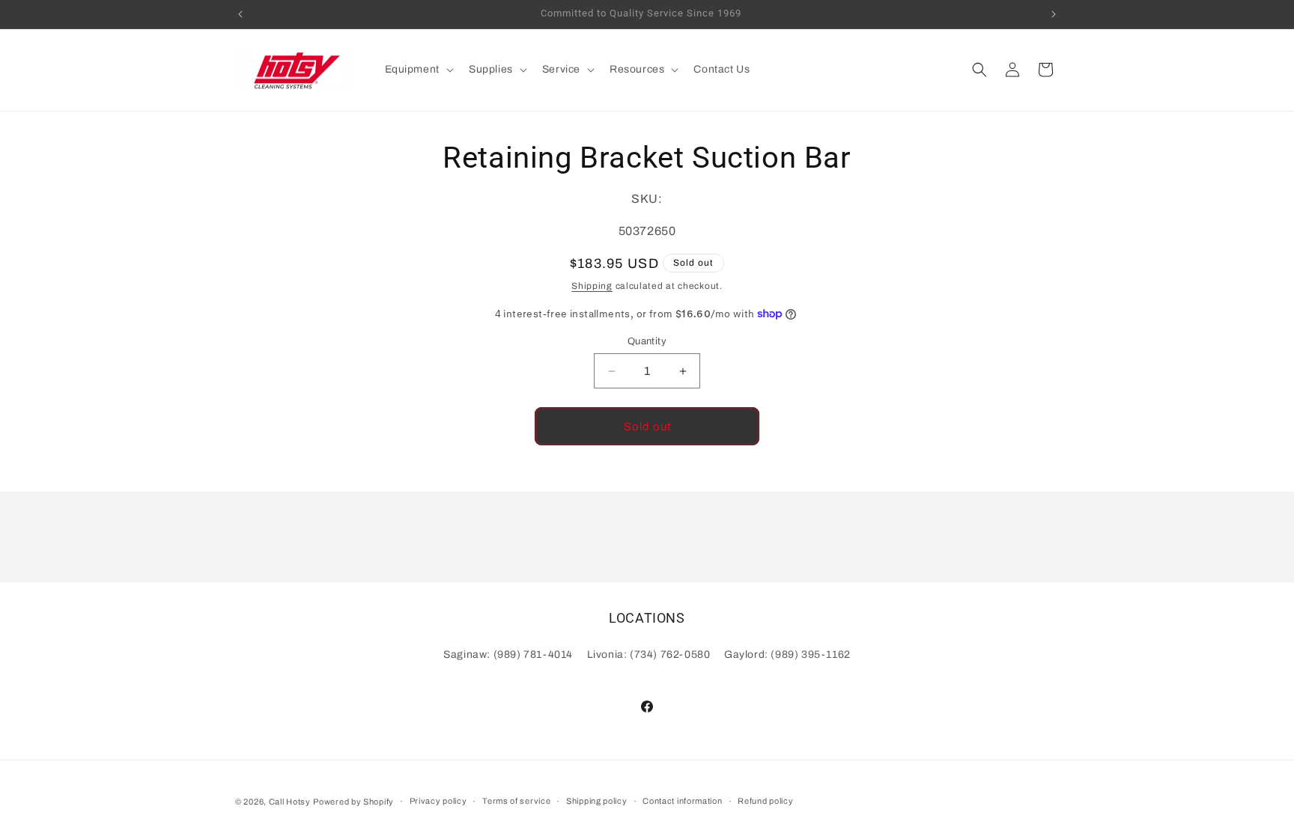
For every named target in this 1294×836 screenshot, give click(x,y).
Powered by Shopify (353, 801)
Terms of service (516, 800)
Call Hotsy (290, 801)
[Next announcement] (1053, 14)
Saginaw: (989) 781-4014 (508, 654)
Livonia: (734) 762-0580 (649, 654)
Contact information (682, 800)
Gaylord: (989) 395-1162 (787, 654)
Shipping (592, 286)
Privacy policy (438, 800)
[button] (418, 69)
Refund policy (765, 800)
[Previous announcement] (240, 14)
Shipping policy (597, 800)
